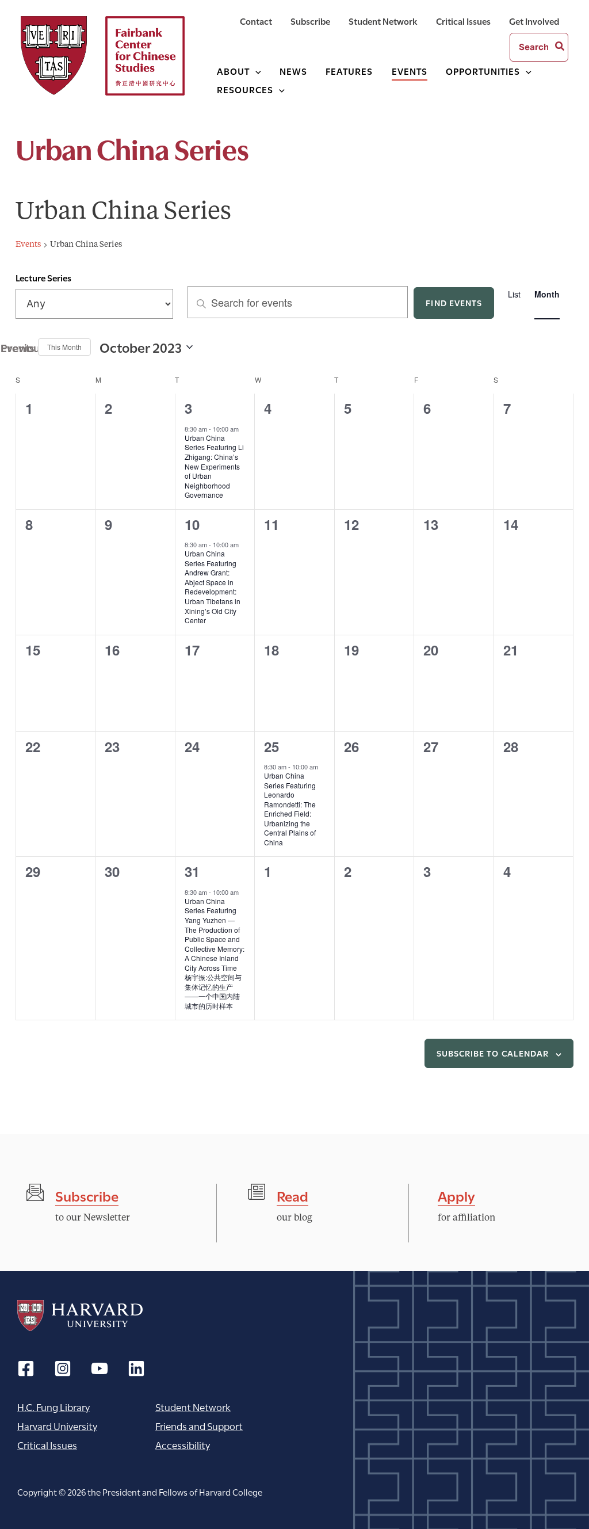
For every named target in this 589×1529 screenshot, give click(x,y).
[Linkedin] (136, 1368)
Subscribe (86, 1195)
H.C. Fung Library (53, 1406)
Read (292, 1195)
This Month (64, 347)
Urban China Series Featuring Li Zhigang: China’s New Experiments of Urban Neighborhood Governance (214, 466)
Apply (456, 1195)
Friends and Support (199, 1425)
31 (192, 871)
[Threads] (62, 1368)
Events (28, 245)
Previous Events (22, 347)
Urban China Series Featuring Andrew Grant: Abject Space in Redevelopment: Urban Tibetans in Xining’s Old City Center (212, 586)
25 (271, 746)
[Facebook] (26, 1368)
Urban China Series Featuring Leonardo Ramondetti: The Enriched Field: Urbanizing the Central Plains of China (290, 809)
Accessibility (182, 1444)
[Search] (560, 47)
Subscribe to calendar (493, 1053)
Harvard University (80, 1315)
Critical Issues (47, 1444)
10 (192, 524)
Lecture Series (43, 277)
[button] (255, 70)
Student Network (193, 1406)
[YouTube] (99, 1368)
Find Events (454, 302)
